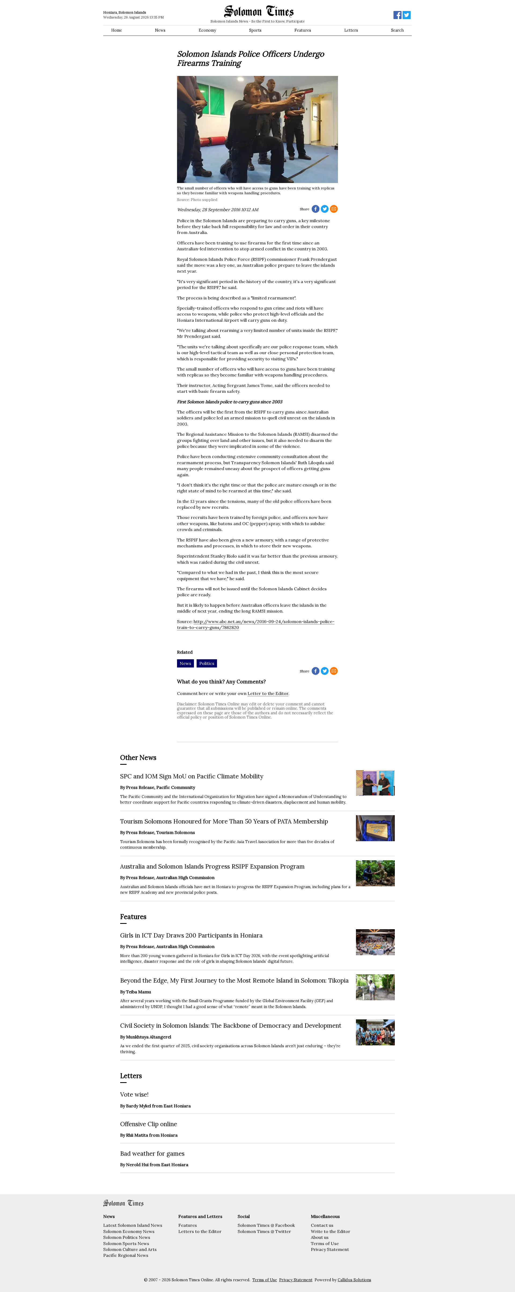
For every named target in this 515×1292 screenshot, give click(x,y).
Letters (351, 30)
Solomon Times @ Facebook (266, 1225)
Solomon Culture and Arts (130, 1249)
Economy (207, 30)
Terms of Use (325, 1243)
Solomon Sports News (126, 1243)
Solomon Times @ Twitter (264, 1231)
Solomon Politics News (126, 1237)
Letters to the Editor (200, 1231)
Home (116, 30)
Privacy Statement (330, 1249)
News (160, 30)
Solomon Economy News (128, 1231)
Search (397, 30)
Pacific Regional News (125, 1255)
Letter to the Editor (268, 693)
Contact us (322, 1225)
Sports (255, 30)
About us (320, 1237)
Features (303, 30)
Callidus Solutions (354, 1280)
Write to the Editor (330, 1231)
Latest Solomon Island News (132, 1225)
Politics (206, 663)
